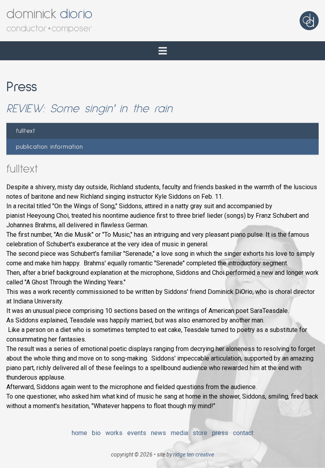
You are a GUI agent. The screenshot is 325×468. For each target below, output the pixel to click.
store (200, 433)
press (220, 433)
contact (243, 433)
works (113, 433)
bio (96, 433)
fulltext (25, 131)
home (79, 433)
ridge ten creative (193, 454)
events (136, 433)
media (179, 433)
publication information (49, 147)
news (158, 433)
